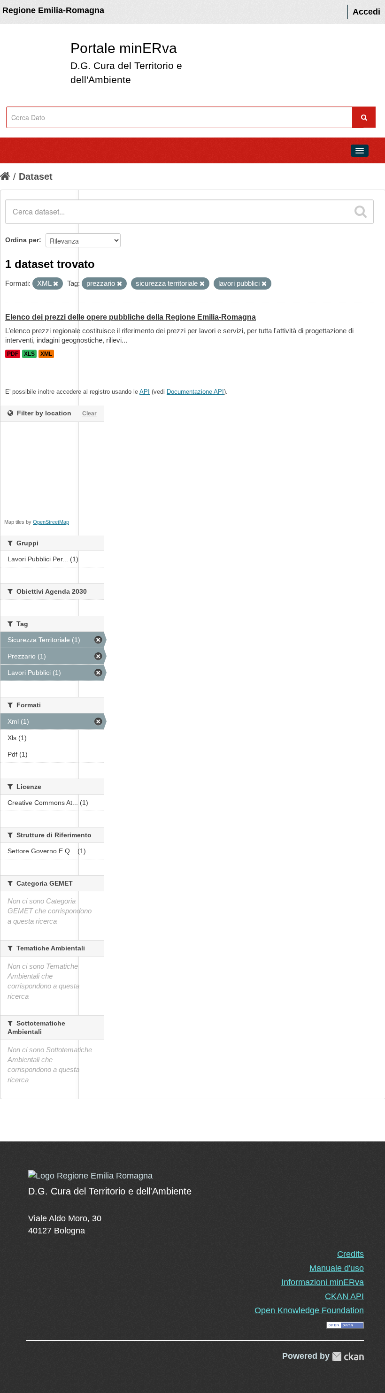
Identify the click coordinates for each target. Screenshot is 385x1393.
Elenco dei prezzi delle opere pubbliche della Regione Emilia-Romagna (130, 317)
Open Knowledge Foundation (309, 1310)
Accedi (366, 11)
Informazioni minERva (322, 1282)
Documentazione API (195, 391)
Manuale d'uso (336, 1268)
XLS (29, 354)
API (144, 391)
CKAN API (344, 1296)
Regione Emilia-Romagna (53, 10)
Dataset (36, 176)
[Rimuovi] (55, 284)
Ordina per (22, 240)
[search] (360, 212)
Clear (89, 413)
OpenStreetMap (51, 522)
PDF (12, 354)
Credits (350, 1254)
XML (46, 354)
